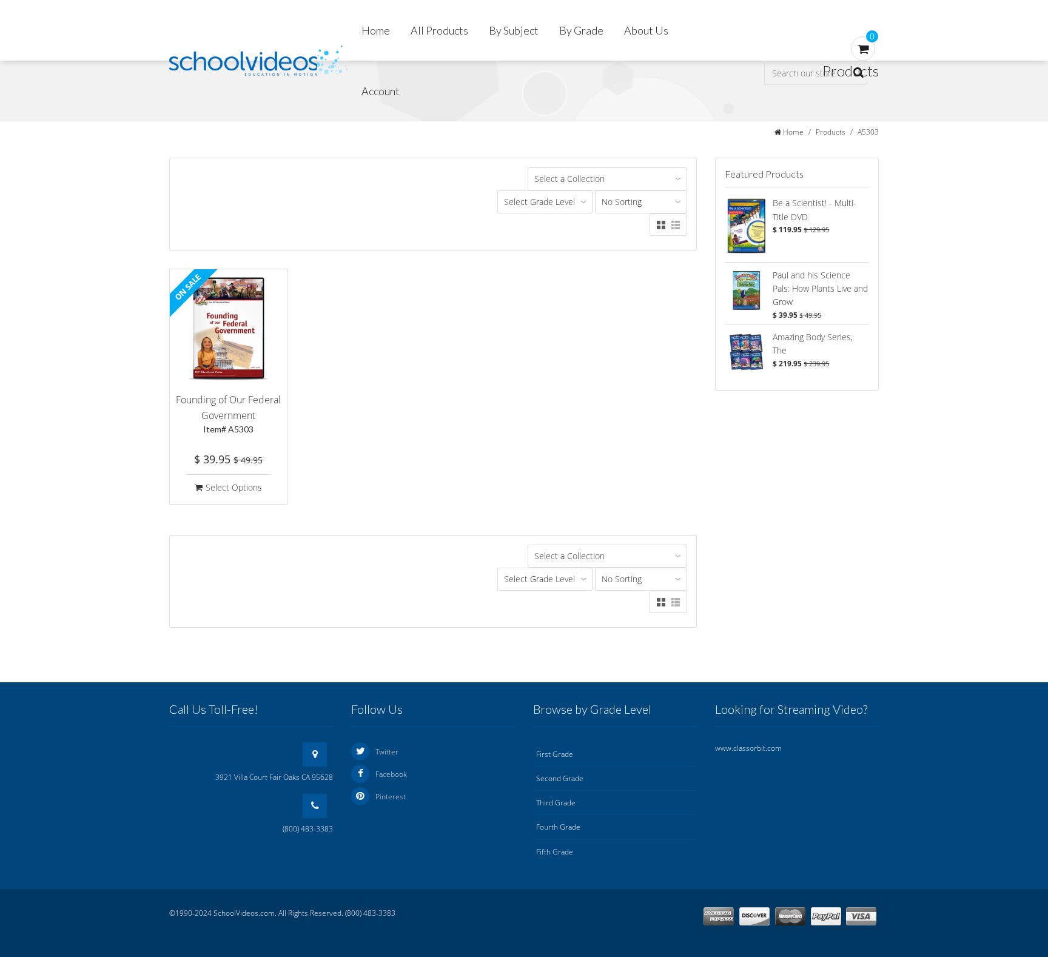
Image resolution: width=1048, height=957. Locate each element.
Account (380, 91)
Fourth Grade (558, 827)
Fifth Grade (554, 852)
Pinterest (390, 796)
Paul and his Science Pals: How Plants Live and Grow (820, 288)
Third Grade (556, 803)
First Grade (554, 754)
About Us (646, 30)
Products (830, 132)
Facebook (391, 774)
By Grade (581, 30)
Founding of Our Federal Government (228, 413)
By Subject (514, 30)
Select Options (234, 487)
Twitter (386, 752)
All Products (439, 30)
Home (375, 30)
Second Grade (559, 778)
